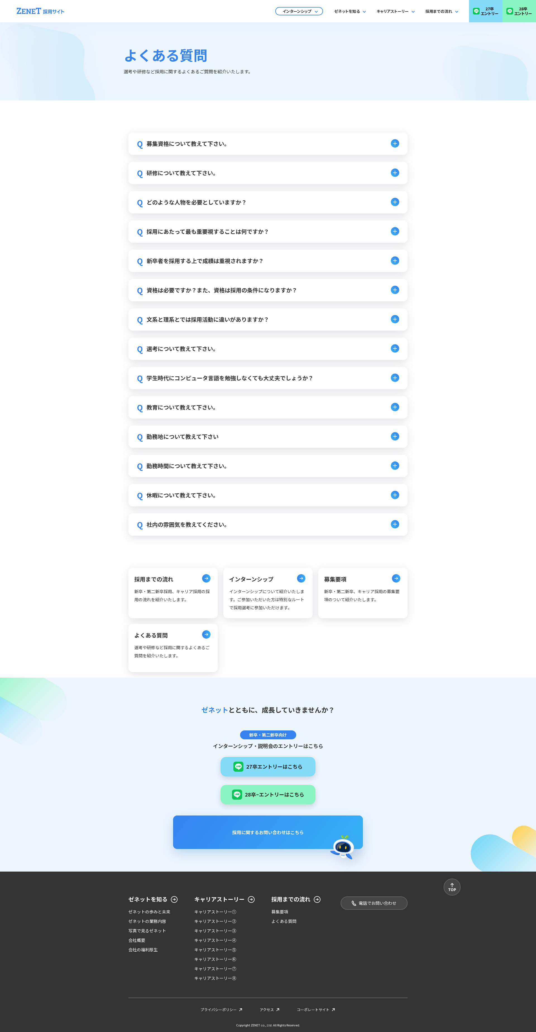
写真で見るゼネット (147, 931)
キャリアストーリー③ (215, 931)
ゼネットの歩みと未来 (149, 912)
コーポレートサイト (313, 1009)
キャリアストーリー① (215, 912)
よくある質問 (283, 921)
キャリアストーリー (393, 11)
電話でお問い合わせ (377, 903)
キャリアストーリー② (215, 921)
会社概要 (136, 940)
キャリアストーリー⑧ (215, 978)
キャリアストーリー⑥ (215, 959)
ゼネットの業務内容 (147, 921)
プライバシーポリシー (218, 1009)
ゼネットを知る (347, 11)
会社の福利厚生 (143, 949)
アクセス (267, 1009)
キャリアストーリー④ (215, 940)
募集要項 (279, 912)
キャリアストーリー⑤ (215, 949)
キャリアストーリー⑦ (215, 968)
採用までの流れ (438, 11)
